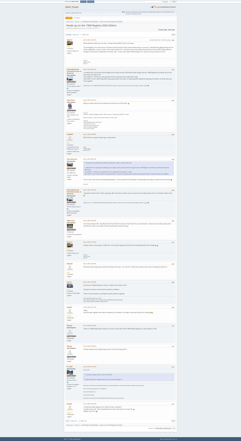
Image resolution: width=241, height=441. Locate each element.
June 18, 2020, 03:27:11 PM (89, 307)
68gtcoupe (71, 221)
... (80, 34)
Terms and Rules (167, 439)
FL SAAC (70, 367)
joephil (69, 307)
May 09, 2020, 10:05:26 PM (89, 40)
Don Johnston (72, 159)
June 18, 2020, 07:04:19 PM (89, 366)
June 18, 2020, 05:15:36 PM (89, 325)
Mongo (69, 325)
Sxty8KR (70, 134)
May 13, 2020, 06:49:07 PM (89, 159)
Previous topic (162, 30)
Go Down (68, 34)
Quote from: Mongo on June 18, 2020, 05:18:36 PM (99, 375)
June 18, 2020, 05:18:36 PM (89, 346)
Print (173, 34)
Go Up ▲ (175, 439)
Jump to (151, 428)
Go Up (67, 421)
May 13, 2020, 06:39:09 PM (89, 134)
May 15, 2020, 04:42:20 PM (89, 263)
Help (161, 439)
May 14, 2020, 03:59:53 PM (89, 220)
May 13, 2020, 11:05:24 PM (89, 190)
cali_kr (69, 282)
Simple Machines (77, 439)
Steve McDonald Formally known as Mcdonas (74, 71)
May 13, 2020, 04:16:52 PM (89, 100)
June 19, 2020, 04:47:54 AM (89, 403)
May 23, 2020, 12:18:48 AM (89, 282)
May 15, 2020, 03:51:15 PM (89, 242)
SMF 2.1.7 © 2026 (68, 439)
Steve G (69, 40)
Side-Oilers (71, 100)
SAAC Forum (71, 7)
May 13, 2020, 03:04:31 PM (89, 69)
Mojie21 (70, 264)
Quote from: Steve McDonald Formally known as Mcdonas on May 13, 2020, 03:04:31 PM (108, 163)
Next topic (171, 30)
